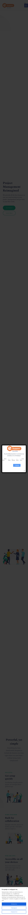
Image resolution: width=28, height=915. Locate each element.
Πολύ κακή (4, 459)
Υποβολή (17, 465)
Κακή (9, 460)
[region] (14, 901)
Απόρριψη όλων (14, 912)
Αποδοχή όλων (14, 904)
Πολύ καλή (22, 459)
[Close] (26, 888)
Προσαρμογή (14, 908)
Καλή (17, 460)
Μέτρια (13, 460)
